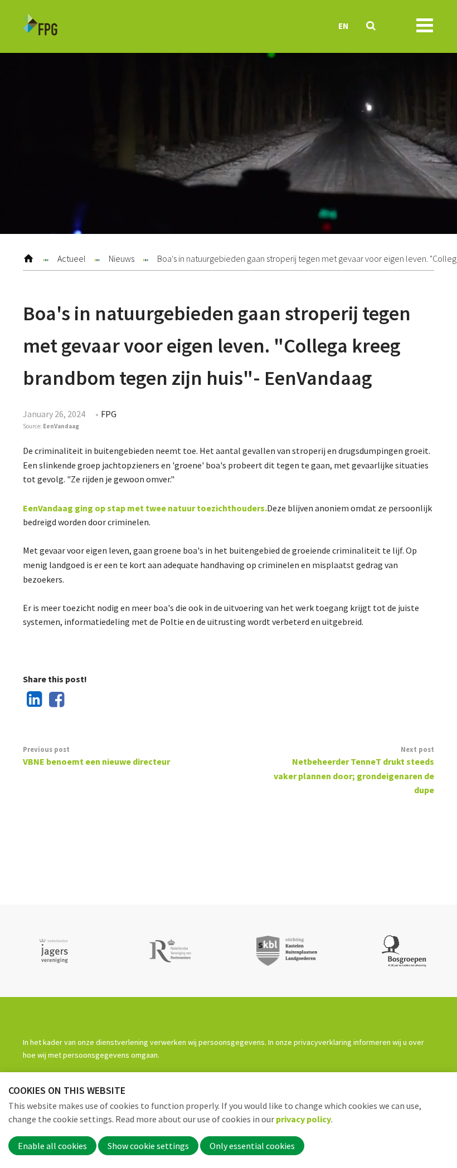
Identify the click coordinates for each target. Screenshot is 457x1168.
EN (343, 26)
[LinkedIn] (32, 700)
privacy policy (303, 1119)
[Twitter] (76, 700)
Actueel (71, 258)
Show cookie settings (148, 1145)
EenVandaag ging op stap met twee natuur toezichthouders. (145, 508)
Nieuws (121, 258)
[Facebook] (54, 700)
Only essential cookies (252, 1145)
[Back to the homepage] (40, 26)
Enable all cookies (52, 1145)
